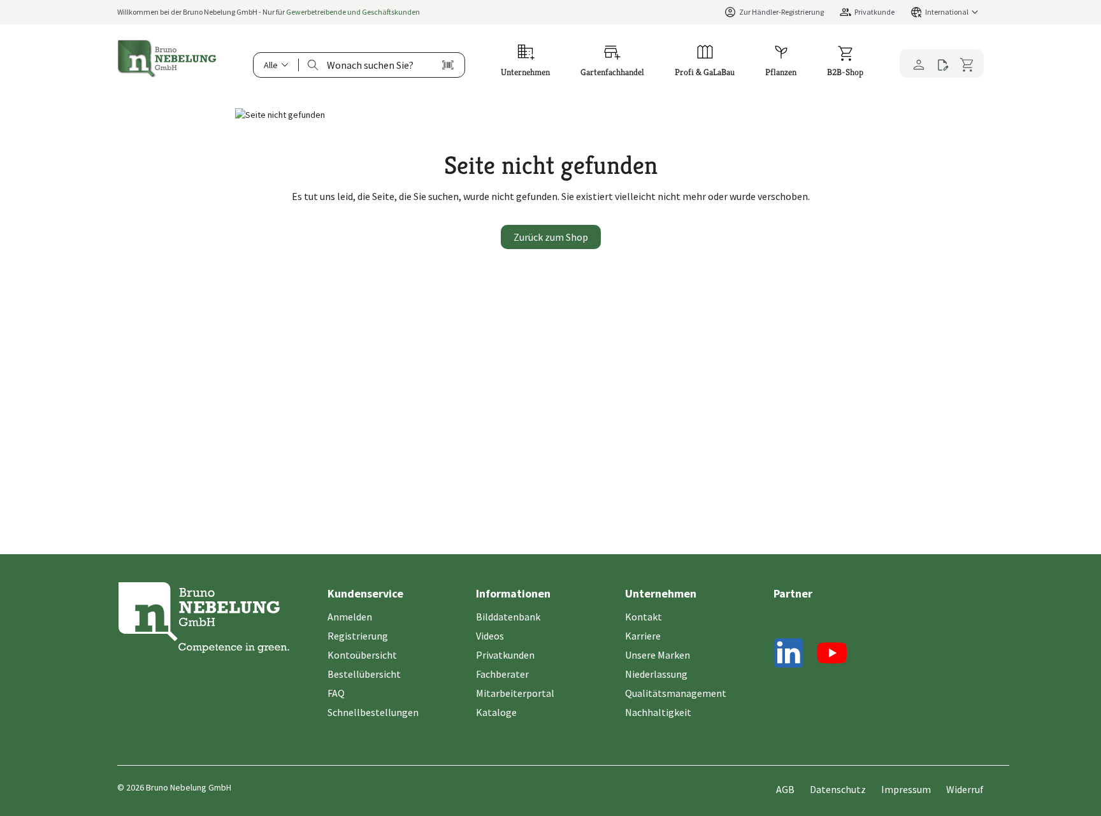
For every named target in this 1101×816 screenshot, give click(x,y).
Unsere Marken (657, 654)
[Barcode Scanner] (447, 65)
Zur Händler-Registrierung (781, 12)
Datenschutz (838, 789)
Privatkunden (505, 654)
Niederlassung (656, 674)
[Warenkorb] (969, 63)
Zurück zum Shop (551, 237)
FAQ (336, 693)
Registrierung (357, 635)
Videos (490, 635)
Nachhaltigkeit (658, 712)
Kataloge (496, 712)
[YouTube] (832, 655)
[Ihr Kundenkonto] (915, 63)
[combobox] (370, 65)
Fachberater (502, 674)
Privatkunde (874, 12)
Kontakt (643, 616)
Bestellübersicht (364, 674)
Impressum (906, 789)
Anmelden (349, 616)
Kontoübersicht (362, 654)
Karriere (643, 635)
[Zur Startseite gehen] (167, 58)
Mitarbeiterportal (515, 693)
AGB (785, 789)
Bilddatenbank (508, 616)
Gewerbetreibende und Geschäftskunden (353, 12)
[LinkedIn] (789, 655)
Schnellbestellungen (373, 712)
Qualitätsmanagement (675, 693)
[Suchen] (312, 65)
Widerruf (965, 789)
